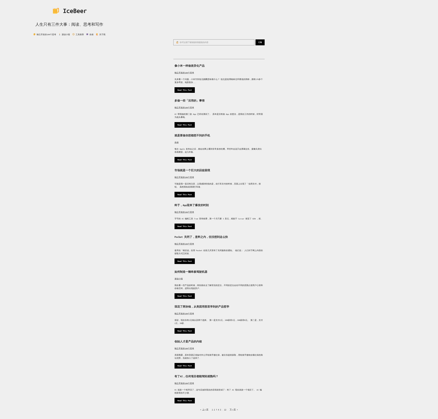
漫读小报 (179, 279)
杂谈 (177, 142)
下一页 (234, 409)
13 (225, 409)
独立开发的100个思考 (184, 73)
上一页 (204, 409)
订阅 (260, 42)
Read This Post (185, 91)
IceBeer (73, 10)
